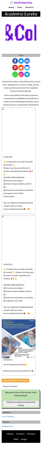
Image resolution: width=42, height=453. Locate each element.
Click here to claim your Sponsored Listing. (20, 403)
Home (12, 7)
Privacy (31, 434)
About (11, 434)
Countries (30, 7)
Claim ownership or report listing (15, 380)
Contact (21, 434)
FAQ (16, 439)
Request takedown (10, 386)
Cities (20, 7)
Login (24, 439)
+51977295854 (8, 417)
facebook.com (7, 426)
